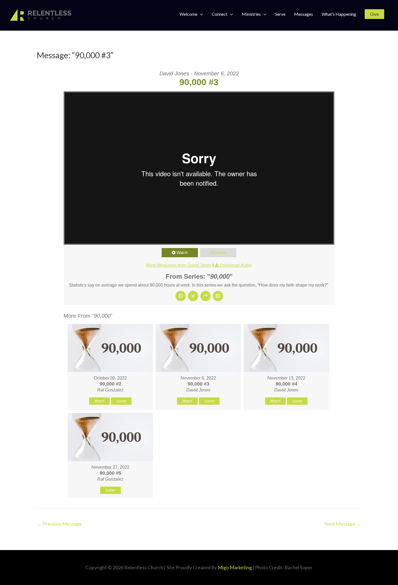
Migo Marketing (235, 567)
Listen (221, 252)
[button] (374, 14)
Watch (182, 252)
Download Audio (236, 265)
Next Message (342, 524)
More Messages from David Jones (178, 265)
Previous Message (59, 524)
